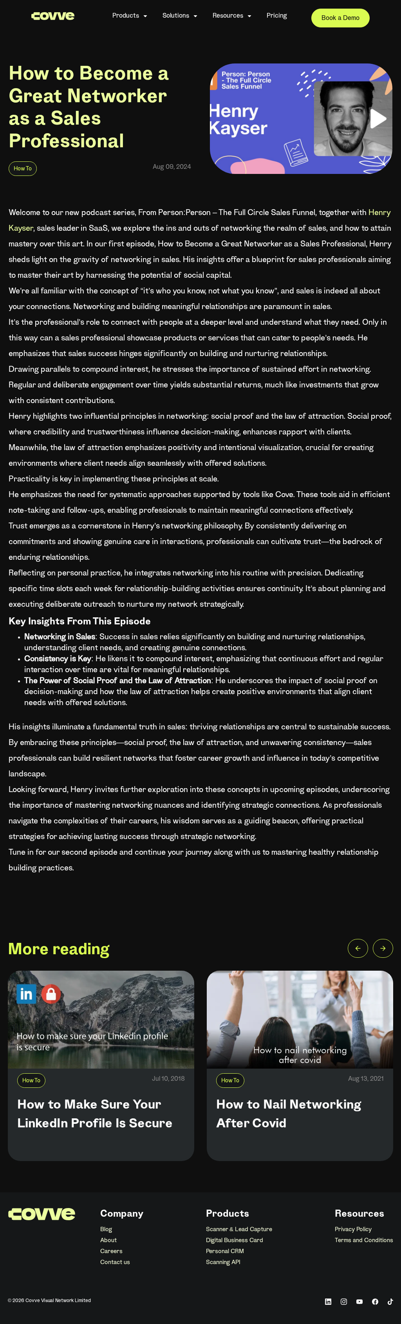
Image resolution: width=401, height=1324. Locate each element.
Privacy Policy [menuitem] (353, 1229)
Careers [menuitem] (111, 1251)
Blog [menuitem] (106, 1229)
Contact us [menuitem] (115, 1262)
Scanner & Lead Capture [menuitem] (239, 1229)
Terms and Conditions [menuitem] (364, 1240)
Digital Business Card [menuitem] (234, 1240)
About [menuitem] (108, 1240)
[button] (358, 950)
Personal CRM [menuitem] (225, 1251)
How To (23, 169)
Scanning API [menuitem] (223, 1262)
